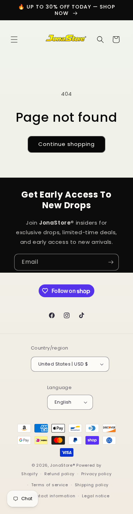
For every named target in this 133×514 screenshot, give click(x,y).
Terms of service (49, 485)
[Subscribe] (110, 262)
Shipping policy (92, 485)
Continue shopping (66, 144)
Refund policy (59, 474)
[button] (14, 39)
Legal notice (95, 496)
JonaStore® (62, 465)
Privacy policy (96, 474)
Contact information (52, 496)
